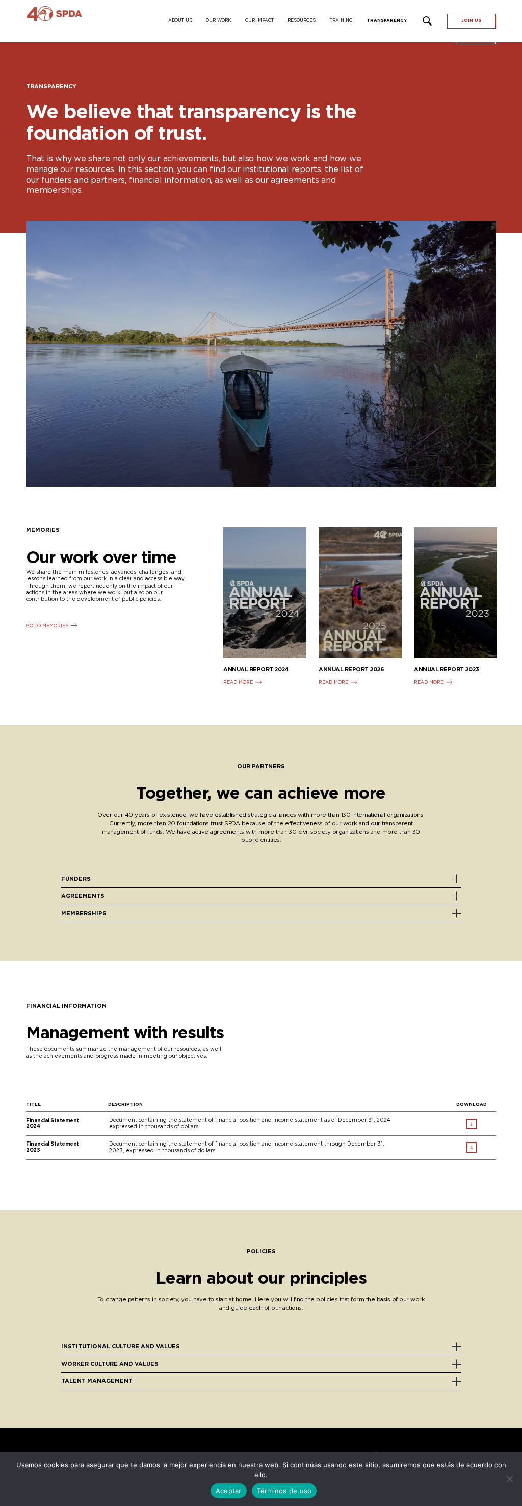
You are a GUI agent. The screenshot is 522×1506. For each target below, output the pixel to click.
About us (180, 21)
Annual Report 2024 (255, 669)
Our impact (259, 21)
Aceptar (229, 1491)
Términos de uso (284, 1491)
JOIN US (471, 20)
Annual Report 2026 (351, 669)
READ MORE (238, 682)
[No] (509, 1479)
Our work (218, 21)
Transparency (387, 21)
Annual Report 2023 (446, 669)
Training (341, 21)
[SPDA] (82, 21)
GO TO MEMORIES (47, 626)
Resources (302, 21)
